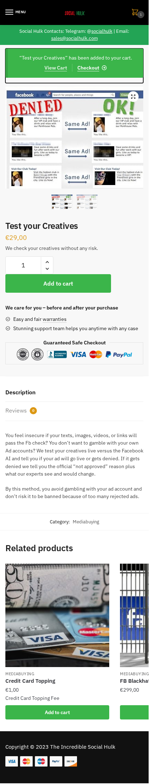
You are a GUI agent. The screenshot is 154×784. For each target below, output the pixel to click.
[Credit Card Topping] (57, 615)
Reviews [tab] (19, 410)
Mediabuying (86, 522)
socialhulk (101, 31)
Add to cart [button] (57, 712)
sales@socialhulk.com (74, 38)
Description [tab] (20, 392)
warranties (55, 319)
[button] (133, 96)
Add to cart (58, 283)
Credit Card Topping (30, 680)
